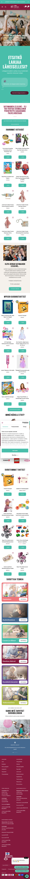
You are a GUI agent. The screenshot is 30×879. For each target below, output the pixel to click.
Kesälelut (4, 764)
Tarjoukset (4, 771)
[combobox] (7, 6)
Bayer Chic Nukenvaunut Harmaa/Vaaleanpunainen (7, 541)
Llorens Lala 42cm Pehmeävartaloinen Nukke (8, 567)
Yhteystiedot (19, 761)
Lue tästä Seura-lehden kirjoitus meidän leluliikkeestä (15, 122)
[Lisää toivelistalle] (13, 134)
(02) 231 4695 (10, 823)
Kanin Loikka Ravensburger (8, 396)
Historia (18, 764)
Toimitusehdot (19, 779)
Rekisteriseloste (19, 774)
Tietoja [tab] (24, 426)
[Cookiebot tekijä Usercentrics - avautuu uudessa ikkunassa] (22, 423)
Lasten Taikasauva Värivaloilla (7, 370)
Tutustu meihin (15, 288)
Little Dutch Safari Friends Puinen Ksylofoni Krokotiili (8, 205)
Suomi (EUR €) (5, 865)
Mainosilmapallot (20, 766)
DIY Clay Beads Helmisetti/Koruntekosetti (8, 343)
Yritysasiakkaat (5, 774)
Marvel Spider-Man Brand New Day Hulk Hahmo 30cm (22, 149)
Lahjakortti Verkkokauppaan (22, 488)
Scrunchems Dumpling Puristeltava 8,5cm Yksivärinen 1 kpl (8, 150)
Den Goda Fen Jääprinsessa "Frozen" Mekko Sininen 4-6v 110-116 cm (22, 344)
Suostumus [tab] (5, 426)
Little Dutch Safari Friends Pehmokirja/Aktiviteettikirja (22, 232)
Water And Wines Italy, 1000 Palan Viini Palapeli (7, 316)
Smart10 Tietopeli (22, 315)
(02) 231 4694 (19, 794)
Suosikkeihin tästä (15, 409)
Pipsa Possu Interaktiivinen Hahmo (8, 177)
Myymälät (18, 769)
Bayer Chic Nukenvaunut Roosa (22, 567)
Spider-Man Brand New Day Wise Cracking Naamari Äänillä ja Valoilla (22, 178)
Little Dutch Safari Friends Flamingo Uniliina (8, 232)
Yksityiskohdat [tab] (15, 426)
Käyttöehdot (19, 776)
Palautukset (18, 781)
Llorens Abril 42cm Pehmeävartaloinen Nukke (8, 514)
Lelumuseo (18, 771)
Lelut (3, 761)
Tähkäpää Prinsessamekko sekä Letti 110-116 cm (22, 371)
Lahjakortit (4, 769)
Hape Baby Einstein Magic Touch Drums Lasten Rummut (22, 514)
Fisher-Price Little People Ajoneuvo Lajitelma (22, 541)
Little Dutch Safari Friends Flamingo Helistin (22, 205)
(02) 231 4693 (5, 794)
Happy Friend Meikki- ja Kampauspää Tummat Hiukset (22, 397)
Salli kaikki (15, 450)
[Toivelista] (24, 7)
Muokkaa (14, 455)
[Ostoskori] (27, 7)
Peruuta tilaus (19, 784)
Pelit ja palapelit (5, 766)
